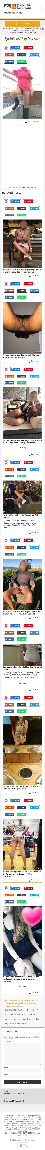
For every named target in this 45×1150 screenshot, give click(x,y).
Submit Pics (24, 24)
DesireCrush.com (29, 30)
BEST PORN (14, 29)
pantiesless (28, 1019)
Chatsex (26, 32)
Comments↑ (35, 275)
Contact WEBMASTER (13, 1133)
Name (6, 1067)
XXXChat (16, 30)
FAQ (25, 1135)
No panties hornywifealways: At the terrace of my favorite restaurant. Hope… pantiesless (21, 1003)
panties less (17, 1019)
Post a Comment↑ (33, 121)
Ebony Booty (22, 187)
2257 (25, 1133)
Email (6, 1074)
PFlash (31, 1010)
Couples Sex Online (31, 187)
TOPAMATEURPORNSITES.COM (30, 29)
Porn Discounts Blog (17, 32)
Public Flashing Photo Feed (16, 1014)
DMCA (30, 1133)
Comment (8, 1042)
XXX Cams (33, 32)
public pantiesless (22, 1023)
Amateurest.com (13, 187)
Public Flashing (12, 12)
